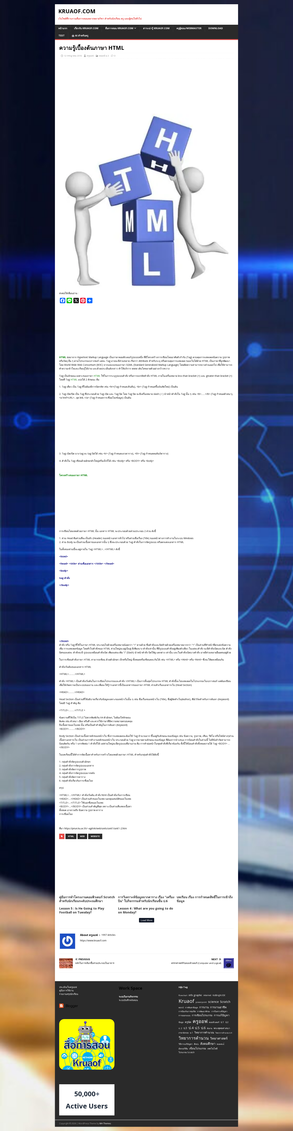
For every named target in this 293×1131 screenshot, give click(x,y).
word (181, 1007)
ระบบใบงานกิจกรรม (128, 996)
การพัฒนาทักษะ (203, 1011)
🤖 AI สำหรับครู (80, 35)
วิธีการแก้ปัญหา (186, 1044)
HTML (71, 836)
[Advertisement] (146, 85)
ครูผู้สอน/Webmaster (189, 28)
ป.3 (185, 1028)
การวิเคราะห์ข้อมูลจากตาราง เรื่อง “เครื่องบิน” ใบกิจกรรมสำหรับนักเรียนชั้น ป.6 (146, 899)
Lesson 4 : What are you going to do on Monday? (145, 910)
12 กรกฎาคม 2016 (73, 55)
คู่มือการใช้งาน (66, 990)
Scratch (225, 1002)
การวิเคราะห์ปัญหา (219, 1011)
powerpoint (201, 1002)
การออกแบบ (184, 1015)
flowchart (183, 995)
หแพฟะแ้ (220, 1044)
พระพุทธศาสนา (222, 1028)
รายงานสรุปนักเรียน (68, 994)
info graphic (195, 995)
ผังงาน (209, 1028)
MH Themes (105, 1123)
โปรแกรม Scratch (186, 1052)
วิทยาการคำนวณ (204, 1032)
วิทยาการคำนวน (194, 1038)
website (95, 836)
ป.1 (222, 1022)
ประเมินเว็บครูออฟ (68, 987)
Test (61, 35)
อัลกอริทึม (183, 1048)
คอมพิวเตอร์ (214, 1022)
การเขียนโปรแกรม (202, 1015)
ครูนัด (188, 1022)
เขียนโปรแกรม (197, 1048)
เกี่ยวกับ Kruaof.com (86, 28)
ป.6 (203, 1028)
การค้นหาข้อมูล (191, 1007)
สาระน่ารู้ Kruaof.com (156, 28)
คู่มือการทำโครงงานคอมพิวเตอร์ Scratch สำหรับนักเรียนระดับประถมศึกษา (87, 899)
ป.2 (227, 1022)
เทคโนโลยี (212, 1048)
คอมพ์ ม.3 (104, 55)
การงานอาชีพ (218, 1007)
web (82, 836)
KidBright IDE (219, 995)
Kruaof (186, 1001)
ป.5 (197, 1028)
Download (215, 28)
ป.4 (191, 1028)
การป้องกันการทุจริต (187, 1011)
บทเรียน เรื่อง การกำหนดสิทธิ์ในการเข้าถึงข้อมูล (205, 899)
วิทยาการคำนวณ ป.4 (223, 1033)
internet (207, 995)
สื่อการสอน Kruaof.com (119, 28)
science (213, 1002)
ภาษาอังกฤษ (184, 1032)
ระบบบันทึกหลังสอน (128, 1000)
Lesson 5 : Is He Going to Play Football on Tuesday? (81, 910)
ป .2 (180, 1028)
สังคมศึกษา (207, 1044)
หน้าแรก (62, 28)
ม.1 (191, 1032)
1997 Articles (108, 934)
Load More (146, 920)
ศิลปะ (196, 1044)
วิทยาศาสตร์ (219, 1038)
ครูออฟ (90, 55)
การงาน (204, 1007)
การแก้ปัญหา (221, 1015)
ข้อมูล (181, 1022)
